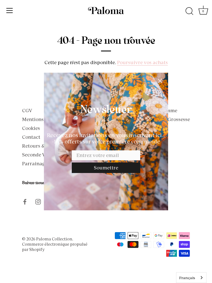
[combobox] (191, 277)
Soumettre (106, 168)
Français (187, 278)
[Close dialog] (160, 81)
